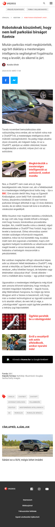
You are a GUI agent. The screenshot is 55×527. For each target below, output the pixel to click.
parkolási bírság (34, 413)
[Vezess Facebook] (31, 488)
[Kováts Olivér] (4, 64)
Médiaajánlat (27, 506)
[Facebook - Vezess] (5, 80)
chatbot (22, 396)
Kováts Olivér (13, 65)
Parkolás (19, 413)
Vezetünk (16, 17)
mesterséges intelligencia (31, 407)
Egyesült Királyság (16, 402)
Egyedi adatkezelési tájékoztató (27, 517)
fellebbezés (34, 402)
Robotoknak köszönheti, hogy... (36, 17)
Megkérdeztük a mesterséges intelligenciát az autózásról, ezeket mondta (39, 169)
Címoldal (5, 17)
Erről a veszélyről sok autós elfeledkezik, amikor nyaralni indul (39, 343)
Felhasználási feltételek (27, 511)
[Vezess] (12, 3)
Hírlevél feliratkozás (15, 9)
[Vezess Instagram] (39, 488)
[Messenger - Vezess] (14, 80)
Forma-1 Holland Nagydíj (37, 9)
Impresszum (27, 500)
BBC (4, 193)
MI (9, 413)
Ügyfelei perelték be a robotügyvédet (40, 317)
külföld (11, 407)
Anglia (11, 396)
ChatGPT (34, 396)
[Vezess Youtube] (46, 488)
